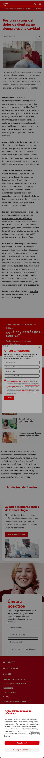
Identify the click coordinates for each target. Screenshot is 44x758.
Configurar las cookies (22, 750)
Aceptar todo (22, 743)
